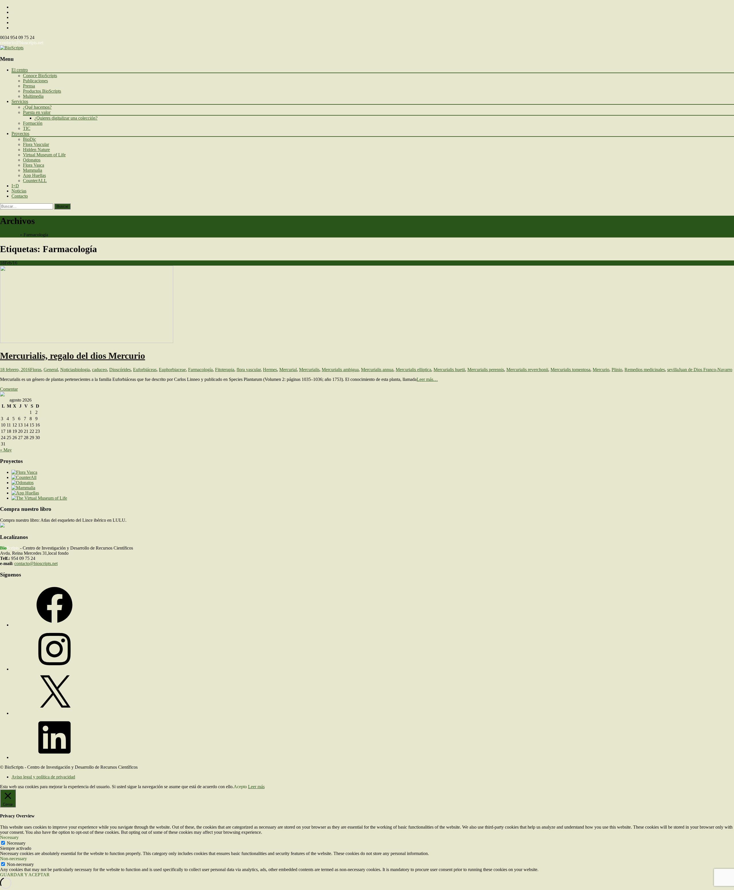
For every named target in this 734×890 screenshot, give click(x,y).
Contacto (19, 196)
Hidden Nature (36, 149)
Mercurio (601, 369)
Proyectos (20, 133)
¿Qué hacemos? (37, 107)
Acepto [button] (240, 786)
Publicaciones (35, 80)
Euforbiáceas (145, 369)
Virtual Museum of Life (44, 154)
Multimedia (33, 96)
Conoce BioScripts (40, 75)
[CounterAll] (23, 477)
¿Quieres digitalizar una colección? (65, 118)
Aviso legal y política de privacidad (43, 776)
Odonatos (31, 159)
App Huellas (34, 175)
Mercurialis (309, 369)
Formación (32, 123)
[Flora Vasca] (24, 472)
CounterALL (35, 180)
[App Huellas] (25, 492)
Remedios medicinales (644, 369)
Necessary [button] (9, 837)
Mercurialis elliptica (413, 369)
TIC (26, 128)
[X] (54, 713)
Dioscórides (120, 369)
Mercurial (288, 369)
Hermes (270, 369)
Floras (35, 369)
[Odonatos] (22, 482)
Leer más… (427, 379)
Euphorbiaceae (172, 369)
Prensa (29, 85)
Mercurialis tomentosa (570, 369)
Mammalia (32, 170)
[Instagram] (54, 669)
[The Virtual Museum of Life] (39, 498)
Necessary (16, 843)
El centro (19, 69)
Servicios (19, 101)
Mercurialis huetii (449, 369)
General (51, 369)
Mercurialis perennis (485, 369)
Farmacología (200, 369)
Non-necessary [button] (13, 858)
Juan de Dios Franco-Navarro (705, 369)
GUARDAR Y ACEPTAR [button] (25, 874)
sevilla (673, 369)
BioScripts (9, 234)
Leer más (256, 786)
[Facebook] (54, 624)
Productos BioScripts (42, 91)
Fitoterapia (224, 369)
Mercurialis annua (377, 369)
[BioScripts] (12, 47)
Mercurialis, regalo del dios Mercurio (72, 355)
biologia (82, 369)
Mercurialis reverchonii (527, 369)
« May (6, 449)
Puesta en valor (36, 112)
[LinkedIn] (54, 757)
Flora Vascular (36, 144)
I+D (15, 185)
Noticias (18, 190)
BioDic (29, 139)
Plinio (617, 369)
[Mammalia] (23, 487)
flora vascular (249, 369)
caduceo (99, 369)
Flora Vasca (33, 165)
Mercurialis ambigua (340, 369)
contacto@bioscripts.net (21, 42)
